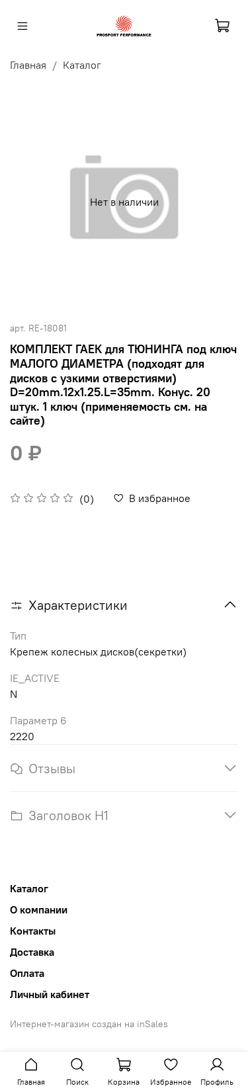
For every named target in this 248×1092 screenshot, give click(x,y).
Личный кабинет (49, 994)
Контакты (33, 930)
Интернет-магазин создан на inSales (89, 1024)
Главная (28, 64)
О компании (38, 909)
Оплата (27, 973)
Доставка (32, 951)
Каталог (82, 64)
